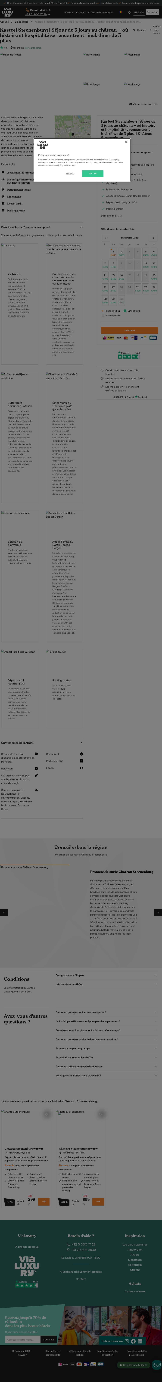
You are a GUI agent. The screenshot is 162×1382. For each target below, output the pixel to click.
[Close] (126, 142)
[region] (82, 160)
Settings (70, 173)
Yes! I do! (93, 174)
